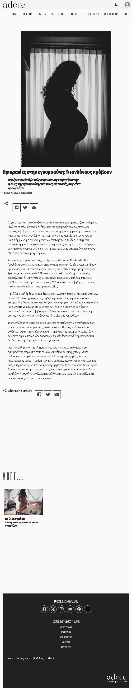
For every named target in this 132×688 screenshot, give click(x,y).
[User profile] (127, 4)
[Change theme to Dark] (116, 4)
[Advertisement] (66, 435)
